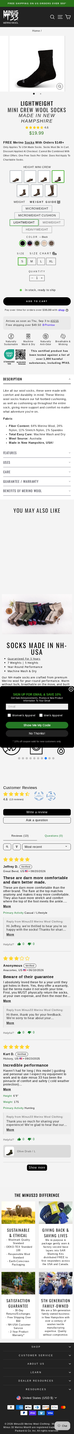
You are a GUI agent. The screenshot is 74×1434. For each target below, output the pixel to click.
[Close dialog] (71, 689)
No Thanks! (37, 733)
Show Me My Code (37, 725)
